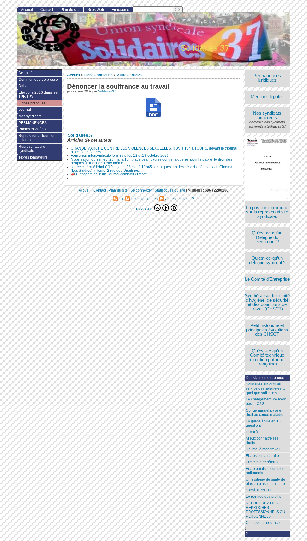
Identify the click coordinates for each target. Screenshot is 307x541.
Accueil (73, 75)
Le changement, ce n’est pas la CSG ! (266, 401)
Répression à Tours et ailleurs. (36, 138)
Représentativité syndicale (32, 148)
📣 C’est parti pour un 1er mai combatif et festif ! (109, 174)
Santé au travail (258, 490)
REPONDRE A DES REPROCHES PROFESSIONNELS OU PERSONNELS (265, 509)
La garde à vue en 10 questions (263, 423)
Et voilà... (253, 432)
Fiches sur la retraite (262, 456)
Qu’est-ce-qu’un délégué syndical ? (267, 260)
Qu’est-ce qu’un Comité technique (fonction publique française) (267, 357)
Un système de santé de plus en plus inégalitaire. (266, 481)
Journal (25, 109)
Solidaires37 (107, 91)
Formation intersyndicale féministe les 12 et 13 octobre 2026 (120, 155)
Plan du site (70, 10)
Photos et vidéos (32, 129)
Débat (23, 86)
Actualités (26, 73)
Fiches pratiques (98, 75)
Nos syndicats (30, 116)
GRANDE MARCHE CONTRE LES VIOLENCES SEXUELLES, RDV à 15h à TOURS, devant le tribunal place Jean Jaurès (154, 150)
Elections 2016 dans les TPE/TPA (38, 94)
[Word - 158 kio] (153, 108)
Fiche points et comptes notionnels (265, 471)
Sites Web (96, 10)
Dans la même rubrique (265, 378)
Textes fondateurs (33, 157)
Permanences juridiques (267, 78)
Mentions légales (267, 97)
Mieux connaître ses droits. (262, 440)
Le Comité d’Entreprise (267, 279)
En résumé (120, 10)
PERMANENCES (33, 123)
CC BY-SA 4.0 (141, 209)
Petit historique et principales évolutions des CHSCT (267, 330)
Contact (46, 10)
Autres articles (129, 75)
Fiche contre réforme (262, 462)
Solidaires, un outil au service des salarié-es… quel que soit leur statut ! (265, 388)
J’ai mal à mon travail (263, 449)
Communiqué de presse (38, 79)
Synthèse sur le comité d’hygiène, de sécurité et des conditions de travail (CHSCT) (267, 302)
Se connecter (141, 190)
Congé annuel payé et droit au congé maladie (264, 412)
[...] (73, 178)
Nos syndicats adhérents (267, 115)
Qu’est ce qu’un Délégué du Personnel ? (267, 237)
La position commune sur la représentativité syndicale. (267, 212)
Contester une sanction (265, 523)
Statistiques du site (170, 190)
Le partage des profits (263, 496)
